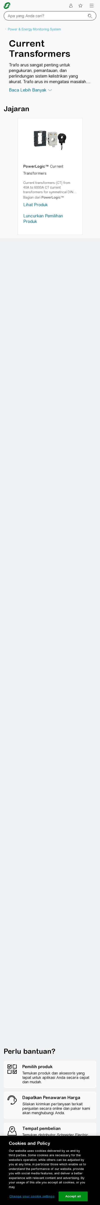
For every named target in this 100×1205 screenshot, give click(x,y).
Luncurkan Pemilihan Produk (43, 218)
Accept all (73, 1196)
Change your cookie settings (31, 1196)
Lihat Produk (35, 204)
